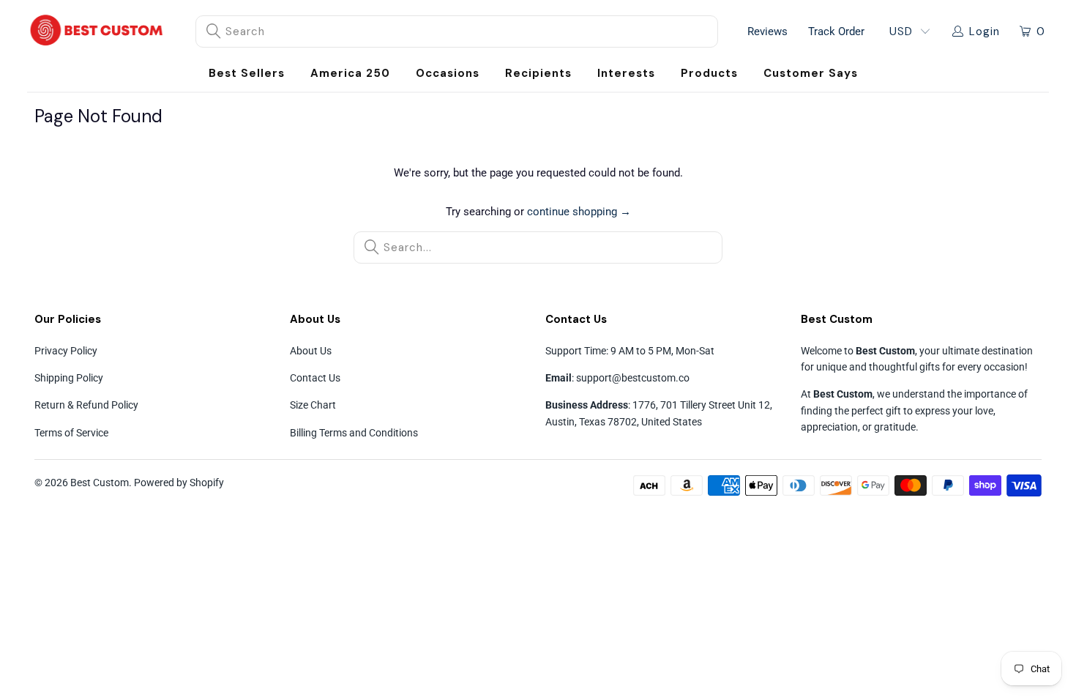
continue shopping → (579, 211)
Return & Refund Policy (86, 405)
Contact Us (315, 378)
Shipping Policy (68, 378)
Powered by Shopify (179, 482)
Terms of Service (71, 433)
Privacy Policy (65, 351)
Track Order (836, 31)
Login (984, 31)
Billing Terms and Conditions (354, 433)
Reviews (767, 31)
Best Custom (99, 482)
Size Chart (313, 405)
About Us (311, 351)
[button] (447, 74)
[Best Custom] (96, 31)
